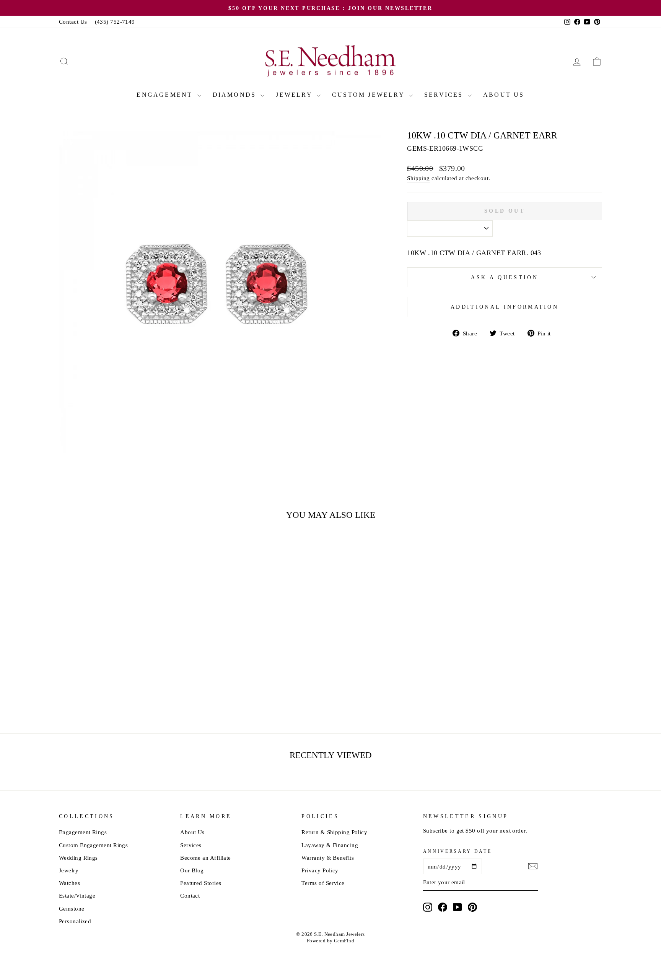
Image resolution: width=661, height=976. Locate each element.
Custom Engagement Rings (93, 845)
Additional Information (504, 307)
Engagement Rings (83, 832)
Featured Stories (200, 883)
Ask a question (504, 277)
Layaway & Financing (329, 845)
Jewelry (295, 94)
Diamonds (236, 94)
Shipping (418, 178)
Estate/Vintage (77, 895)
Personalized (75, 921)
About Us (503, 94)
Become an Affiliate (205, 857)
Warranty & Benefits (327, 857)
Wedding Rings (78, 857)
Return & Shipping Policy (334, 832)
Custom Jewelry (369, 94)
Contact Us (73, 21)
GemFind (344, 940)
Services (445, 94)
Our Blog (192, 870)
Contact (190, 895)
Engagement (166, 94)
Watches (69, 883)
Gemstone (72, 908)
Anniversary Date (457, 851)
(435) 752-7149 (115, 21)
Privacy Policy (319, 870)
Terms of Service (322, 883)
